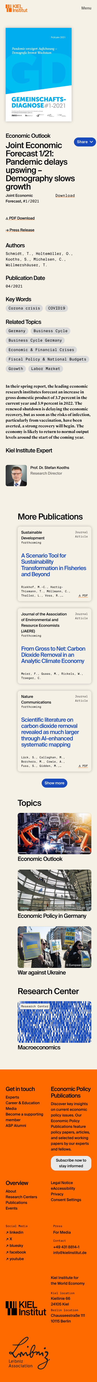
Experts (12, 1097)
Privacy (57, 1194)
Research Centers (21, 1196)
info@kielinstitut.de (70, 1252)
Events (11, 1208)
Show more (54, 783)
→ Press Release (20, 229)
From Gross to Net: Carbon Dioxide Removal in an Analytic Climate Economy (53, 655)
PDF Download (21, 218)
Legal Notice (62, 1182)
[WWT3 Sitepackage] (23, 8)
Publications (16, 1202)
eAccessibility (63, 1188)
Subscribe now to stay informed (71, 1163)
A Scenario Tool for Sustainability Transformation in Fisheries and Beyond (53, 565)
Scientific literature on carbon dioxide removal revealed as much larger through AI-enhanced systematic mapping (50, 732)
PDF (85, 595)
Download (65, 195)
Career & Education (23, 1102)
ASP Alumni (16, 1125)
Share (82, 141)
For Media (62, 1232)
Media (11, 1108)
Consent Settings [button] (66, 1199)
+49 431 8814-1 (66, 1247)
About (11, 1191)
